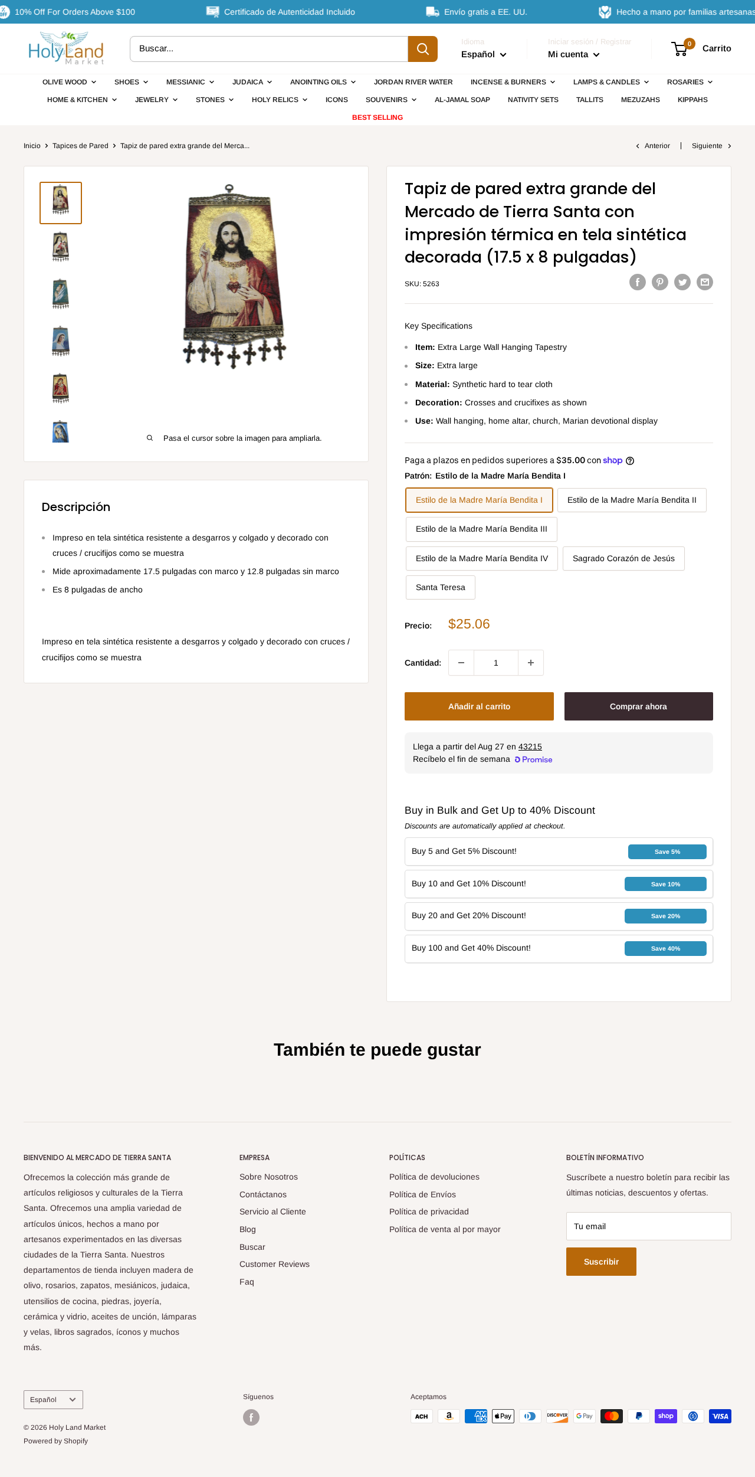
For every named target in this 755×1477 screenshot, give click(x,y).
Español (43, 1400)
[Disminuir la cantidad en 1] (461, 662)
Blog (247, 1229)
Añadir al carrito (479, 706)
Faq (246, 1281)
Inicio (32, 146)
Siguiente (707, 146)
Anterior (657, 146)
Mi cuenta (569, 54)
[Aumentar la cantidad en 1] (530, 662)
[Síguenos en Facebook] (251, 1417)
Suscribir (601, 1261)
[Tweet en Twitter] (682, 282)
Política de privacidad (429, 1211)
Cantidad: (423, 662)
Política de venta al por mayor (445, 1229)
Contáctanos (263, 1194)
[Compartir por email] (705, 282)
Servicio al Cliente (272, 1211)
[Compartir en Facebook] (637, 282)
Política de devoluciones (434, 1176)
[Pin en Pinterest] (660, 282)
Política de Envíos (422, 1194)
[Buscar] (423, 49)
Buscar (252, 1247)
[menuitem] (69, 82)
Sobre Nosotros (268, 1176)
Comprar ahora (638, 706)
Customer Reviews (274, 1264)
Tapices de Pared (80, 146)
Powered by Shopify (56, 1441)
